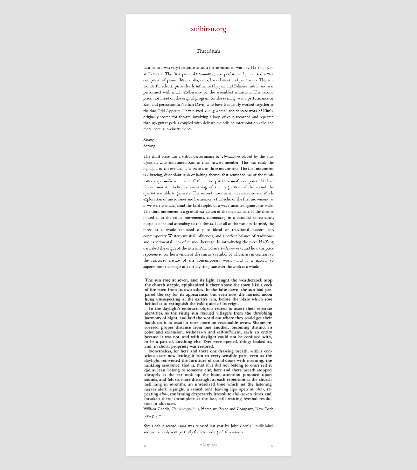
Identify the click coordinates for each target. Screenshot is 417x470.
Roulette (155, 74)
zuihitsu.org (208, 29)
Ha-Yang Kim (262, 68)
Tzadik (258, 426)
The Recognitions (185, 408)
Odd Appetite (169, 111)
